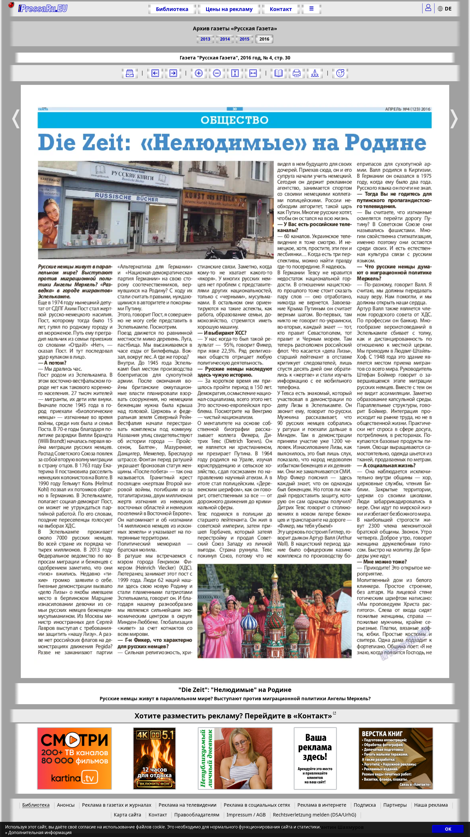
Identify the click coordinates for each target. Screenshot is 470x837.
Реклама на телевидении (187, 805)
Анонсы (66, 805)
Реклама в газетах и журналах (116, 805)
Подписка (365, 805)
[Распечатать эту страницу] (297, 73)
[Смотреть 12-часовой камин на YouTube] (154, 758)
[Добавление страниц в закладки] (340, 73)
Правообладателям (196, 814)
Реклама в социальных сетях (257, 805)
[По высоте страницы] (235, 73)
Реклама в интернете (321, 805)
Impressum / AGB (246, 814)
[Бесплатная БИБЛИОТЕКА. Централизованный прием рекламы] (43, 9)
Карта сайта (127, 814)
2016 (264, 39)
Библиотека (172, 8)
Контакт (281, 8)
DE (448, 8)
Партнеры (395, 805)
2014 (225, 39)
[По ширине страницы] (253, 73)
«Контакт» (312, 715)
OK (448, 829)
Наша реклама (431, 805)
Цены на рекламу (229, 8)
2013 (205, 39)
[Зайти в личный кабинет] (428, 8)
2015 (244, 39)
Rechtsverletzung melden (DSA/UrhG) (314, 814)
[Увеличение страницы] (199, 73)
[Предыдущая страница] (155, 73)
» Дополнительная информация (38, 832)
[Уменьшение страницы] (217, 73)
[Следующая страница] (173, 73)
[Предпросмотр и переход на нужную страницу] (278, 73)
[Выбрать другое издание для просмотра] (130, 73)
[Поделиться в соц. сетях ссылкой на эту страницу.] (315, 73)
